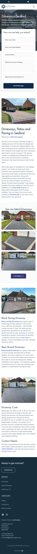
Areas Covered (6, 508)
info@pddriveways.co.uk (13, 537)
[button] (34, 6)
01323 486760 (7, 449)
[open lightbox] (18, 220)
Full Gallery (18, 276)
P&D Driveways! (17, 137)
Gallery (4, 500)
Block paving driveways (11, 321)
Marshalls (17, 188)
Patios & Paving (6, 485)
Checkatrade (14, 194)
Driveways (5, 481)
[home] (8, 6)
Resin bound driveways (10, 350)
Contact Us (8, 470)
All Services (6, 489)
